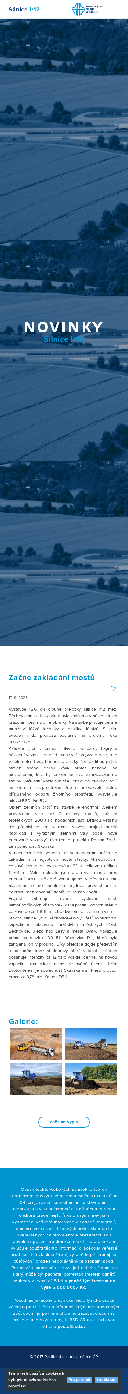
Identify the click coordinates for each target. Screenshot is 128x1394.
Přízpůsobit (79, 1380)
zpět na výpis (64, 1122)
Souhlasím (106, 1380)
